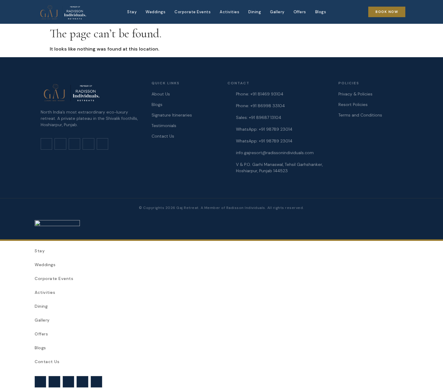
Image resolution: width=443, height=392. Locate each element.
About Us (161, 94)
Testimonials (164, 125)
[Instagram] (46, 144)
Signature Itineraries (172, 115)
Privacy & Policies (355, 94)
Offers (300, 11)
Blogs (320, 11)
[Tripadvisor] (102, 144)
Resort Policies (353, 104)
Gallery (277, 11)
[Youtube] (74, 144)
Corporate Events (192, 11)
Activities (229, 11)
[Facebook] (60, 144)
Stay (132, 11)
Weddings (155, 11)
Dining (254, 11)
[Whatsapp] (88, 144)
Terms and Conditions (360, 115)
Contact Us (163, 136)
